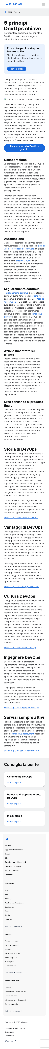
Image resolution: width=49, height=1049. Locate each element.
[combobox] (8, 1041)
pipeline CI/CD (23, 260)
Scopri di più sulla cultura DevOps (20, 647)
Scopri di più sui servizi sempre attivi (21, 750)
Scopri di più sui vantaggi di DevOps (21, 586)
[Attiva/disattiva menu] (43, 4)
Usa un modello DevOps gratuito (24, 148)
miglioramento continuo (17, 293)
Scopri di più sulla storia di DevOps (21, 517)
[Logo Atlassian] (14, 4)
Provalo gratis (16, 69)
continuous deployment (23, 733)
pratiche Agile (37, 296)
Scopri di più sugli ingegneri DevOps (21, 707)
